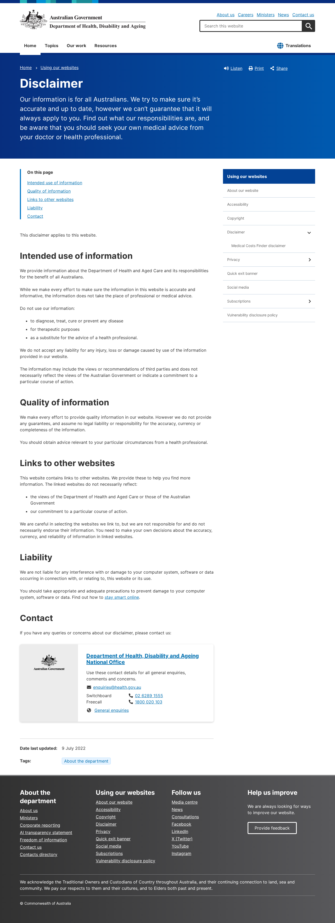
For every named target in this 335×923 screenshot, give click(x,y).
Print (259, 68)
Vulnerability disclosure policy (252, 315)
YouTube (180, 846)
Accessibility (237, 204)
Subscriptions (238, 301)
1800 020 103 (148, 701)
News (283, 14)
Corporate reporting (40, 825)
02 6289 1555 (149, 695)
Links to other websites (50, 199)
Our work (76, 45)
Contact (35, 216)
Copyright (235, 218)
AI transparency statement (46, 832)
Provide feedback (272, 828)
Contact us (303, 14)
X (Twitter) (182, 838)
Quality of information (49, 191)
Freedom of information (43, 839)
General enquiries (111, 710)
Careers (245, 14)
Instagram (181, 853)
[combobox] (251, 26)
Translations (298, 45)
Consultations (185, 816)
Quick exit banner (242, 273)
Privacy (233, 259)
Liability (35, 207)
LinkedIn (180, 831)
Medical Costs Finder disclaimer (258, 245)
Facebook (181, 824)
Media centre (185, 802)
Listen (236, 68)
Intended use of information (54, 182)
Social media (238, 287)
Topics (51, 45)
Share (282, 68)
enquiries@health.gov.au (117, 687)
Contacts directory (38, 854)
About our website (242, 190)
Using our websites (60, 67)
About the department (86, 761)
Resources (105, 45)
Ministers (266, 14)
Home (30, 45)
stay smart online (122, 597)
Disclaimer (236, 232)
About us (225, 14)
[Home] (83, 19)
